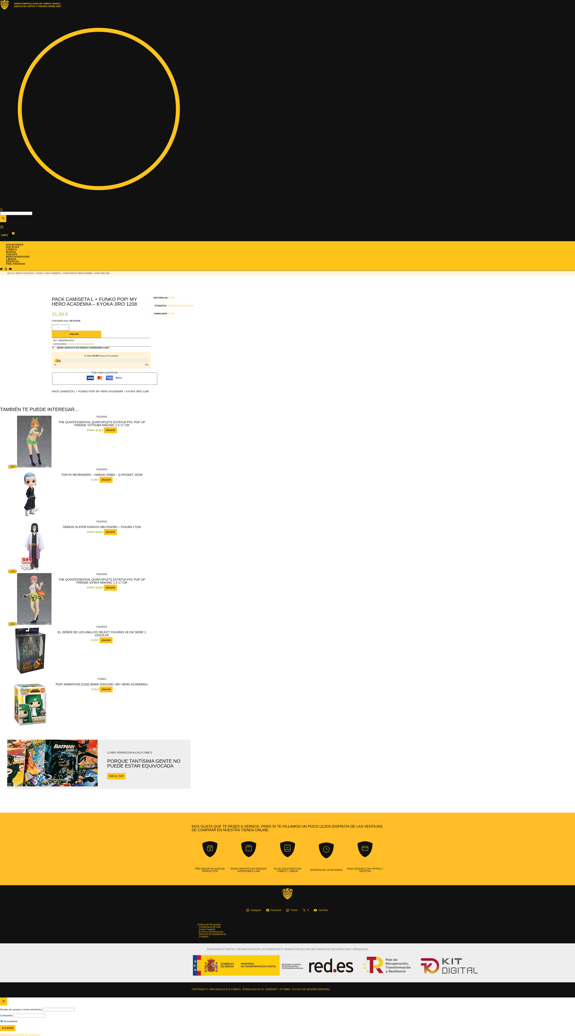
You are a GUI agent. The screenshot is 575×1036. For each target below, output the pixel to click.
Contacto (203, 936)
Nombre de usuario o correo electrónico (21, 1009)
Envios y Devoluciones (211, 932)
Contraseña (6, 1015)
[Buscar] (3, 218)
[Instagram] (5, 269)
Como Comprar (207, 929)
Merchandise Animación (181, 305)
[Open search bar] (1, 210)
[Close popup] (3, 1001)
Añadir (74, 334)
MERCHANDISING (25, 273)
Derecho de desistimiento (212, 934)
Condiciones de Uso (210, 927)
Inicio (10, 273)
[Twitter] (1, 269)
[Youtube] (10, 269)
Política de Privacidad (209, 924)
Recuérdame (10, 1021)
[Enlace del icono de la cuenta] (2, 227)
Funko (40, 273)
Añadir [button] (110, 430)
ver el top (116, 776)
